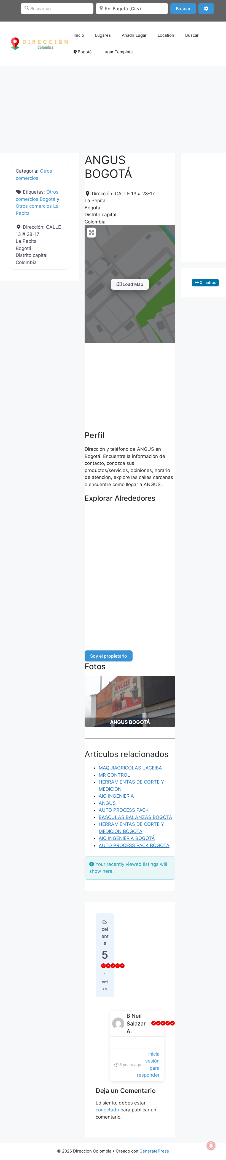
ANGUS (107, 803)
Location (166, 35)
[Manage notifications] (211, 1145)
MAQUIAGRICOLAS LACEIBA (130, 768)
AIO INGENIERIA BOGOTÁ (127, 838)
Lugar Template (118, 51)
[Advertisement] (113, 106)
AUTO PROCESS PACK (124, 810)
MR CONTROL (114, 775)
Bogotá (84, 51)
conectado (107, 1109)
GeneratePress (154, 1151)
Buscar (186, 8)
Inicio (79, 35)
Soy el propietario (108, 656)
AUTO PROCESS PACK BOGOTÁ (134, 845)
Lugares (103, 35)
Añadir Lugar (134, 35)
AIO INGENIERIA (116, 796)
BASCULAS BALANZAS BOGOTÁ (135, 817)
